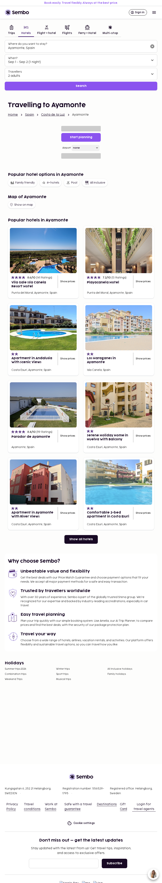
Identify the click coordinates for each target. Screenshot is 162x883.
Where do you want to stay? (27, 44)
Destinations (107, 804)
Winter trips (63, 668)
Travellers (15, 71)
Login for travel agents (144, 806)
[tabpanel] (81, 65)
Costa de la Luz (53, 115)
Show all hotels (81, 539)
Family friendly (25, 182)
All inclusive (97, 182)
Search (81, 86)
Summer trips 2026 (15, 668)
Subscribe (114, 863)
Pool (74, 182)
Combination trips (15, 674)
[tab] (11, 30)
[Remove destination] (152, 46)
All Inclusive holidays (119, 668)
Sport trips (62, 674)
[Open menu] (154, 12)
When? (12, 58)
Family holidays (116, 674)
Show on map (23, 204)
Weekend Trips (13, 679)
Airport (66, 147)
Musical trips (63, 679)
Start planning (81, 137)
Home (13, 115)
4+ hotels (53, 182)
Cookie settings (84, 823)
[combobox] (78, 48)
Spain (29, 115)
